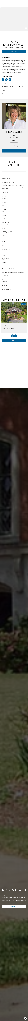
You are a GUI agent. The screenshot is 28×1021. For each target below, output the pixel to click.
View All (14, 340)
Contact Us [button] (14, 906)
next (15, 33)
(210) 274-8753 (14, 142)
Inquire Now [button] (14, 51)
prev (12, 33)
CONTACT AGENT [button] (14, 150)
